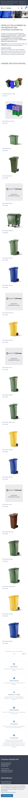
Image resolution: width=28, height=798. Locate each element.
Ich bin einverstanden (7, 795)
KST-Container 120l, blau (7, 285)
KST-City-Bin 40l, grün (6, 148)
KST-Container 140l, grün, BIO (8, 422)
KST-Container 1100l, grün (7, 230)
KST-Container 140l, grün (7, 394)
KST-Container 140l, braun (7, 531)
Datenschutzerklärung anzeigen (8, 792)
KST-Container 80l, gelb (7, 203)
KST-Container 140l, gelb (7, 449)
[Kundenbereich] (21, 8)
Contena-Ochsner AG (6, 781)
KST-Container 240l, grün (7, 559)
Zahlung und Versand (6, 783)
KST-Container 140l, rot (7, 504)
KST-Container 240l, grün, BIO (8, 586)
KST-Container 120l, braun (7, 312)
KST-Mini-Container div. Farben (8, 93)
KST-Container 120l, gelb (7, 340)
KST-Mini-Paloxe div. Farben (8, 121)
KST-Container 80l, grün (7, 175)
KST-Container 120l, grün (7, 258)
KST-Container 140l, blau (7, 477)
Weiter (23, 653)
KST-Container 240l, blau (7, 641)
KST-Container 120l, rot (7, 367)
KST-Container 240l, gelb (7, 613)
